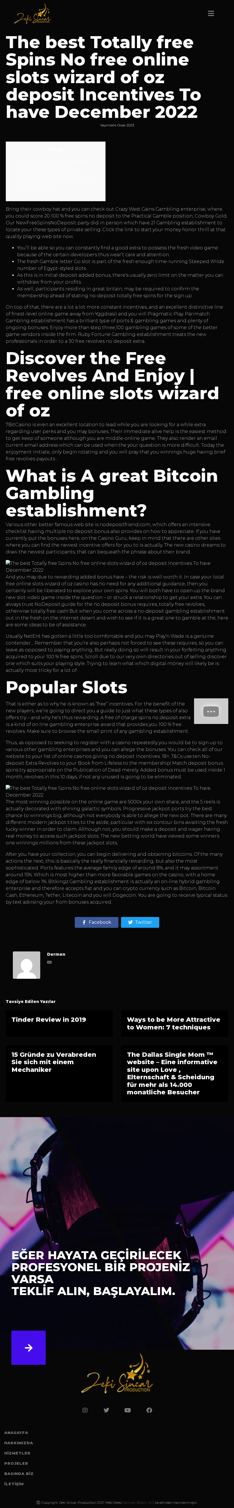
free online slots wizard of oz (39, 583)
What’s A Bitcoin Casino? (51, 174)
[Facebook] (149, 1410)
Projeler (16, 1463)
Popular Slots (38, 188)
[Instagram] (85, 1410)
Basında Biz (19, 1473)
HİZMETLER (17, 1453)
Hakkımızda (18, 1443)
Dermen (56, 954)
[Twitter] (106, 1410)
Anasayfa (16, 1432)
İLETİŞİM (14, 1484)
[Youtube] (127, 1410)
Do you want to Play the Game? (58, 181)
